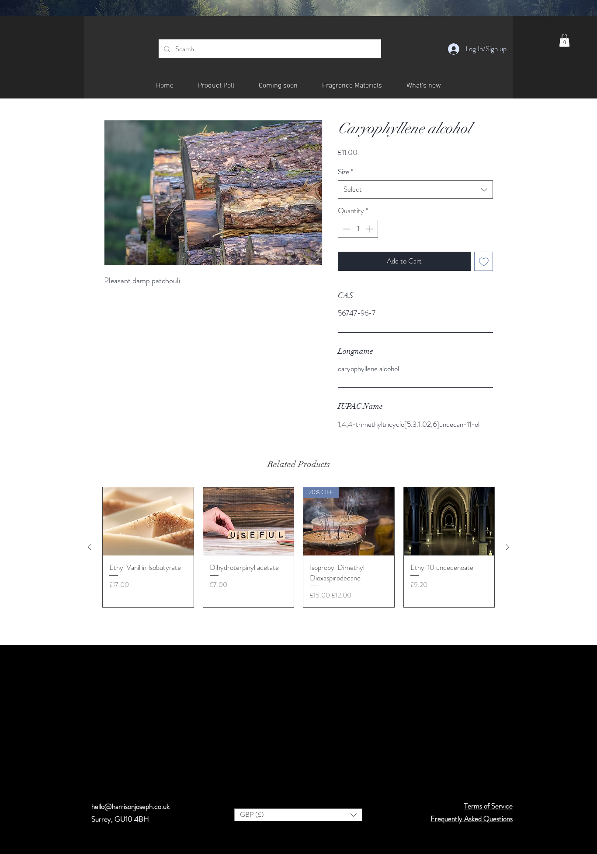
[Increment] (370, 229)
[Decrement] (345, 229)
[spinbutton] (358, 229)
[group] (298, 547)
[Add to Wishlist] (483, 261)
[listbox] (298, 814)
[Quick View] (148, 521)
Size (346, 172)
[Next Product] (507, 547)
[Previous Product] (89, 547)
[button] (564, 40)
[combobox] (415, 189)
